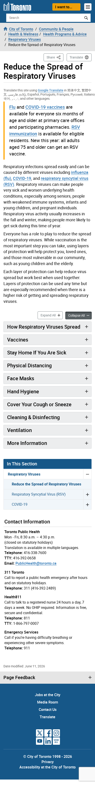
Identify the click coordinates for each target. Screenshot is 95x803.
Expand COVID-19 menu (87, 504)
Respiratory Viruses (24, 474)
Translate (76, 57)
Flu (12, 107)
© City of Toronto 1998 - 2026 (47, 756)
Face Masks (20, 378)
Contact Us (47, 709)
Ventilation (19, 430)
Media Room (47, 702)
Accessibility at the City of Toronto (47, 767)
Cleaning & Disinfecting (33, 417)
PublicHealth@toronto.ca (35, 563)
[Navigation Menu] (88, 7)
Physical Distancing (29, 365)
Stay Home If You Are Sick (36, 352)
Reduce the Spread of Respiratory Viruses (46, 484)
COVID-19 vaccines (45, 107)
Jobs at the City (47, 694)
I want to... (63, 6)
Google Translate (50, 90)
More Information (27, 443)
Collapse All (80, 315)
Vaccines (17, 339)
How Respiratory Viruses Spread (43, 326)
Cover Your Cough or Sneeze (39, 404)
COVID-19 (22, 178)
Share (55, 57)
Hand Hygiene (23, 391)
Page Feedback (19, 677)
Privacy (48, 761)
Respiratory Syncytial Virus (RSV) (39, 494)
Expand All (52, 315)
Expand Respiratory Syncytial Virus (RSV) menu (87, 494)
